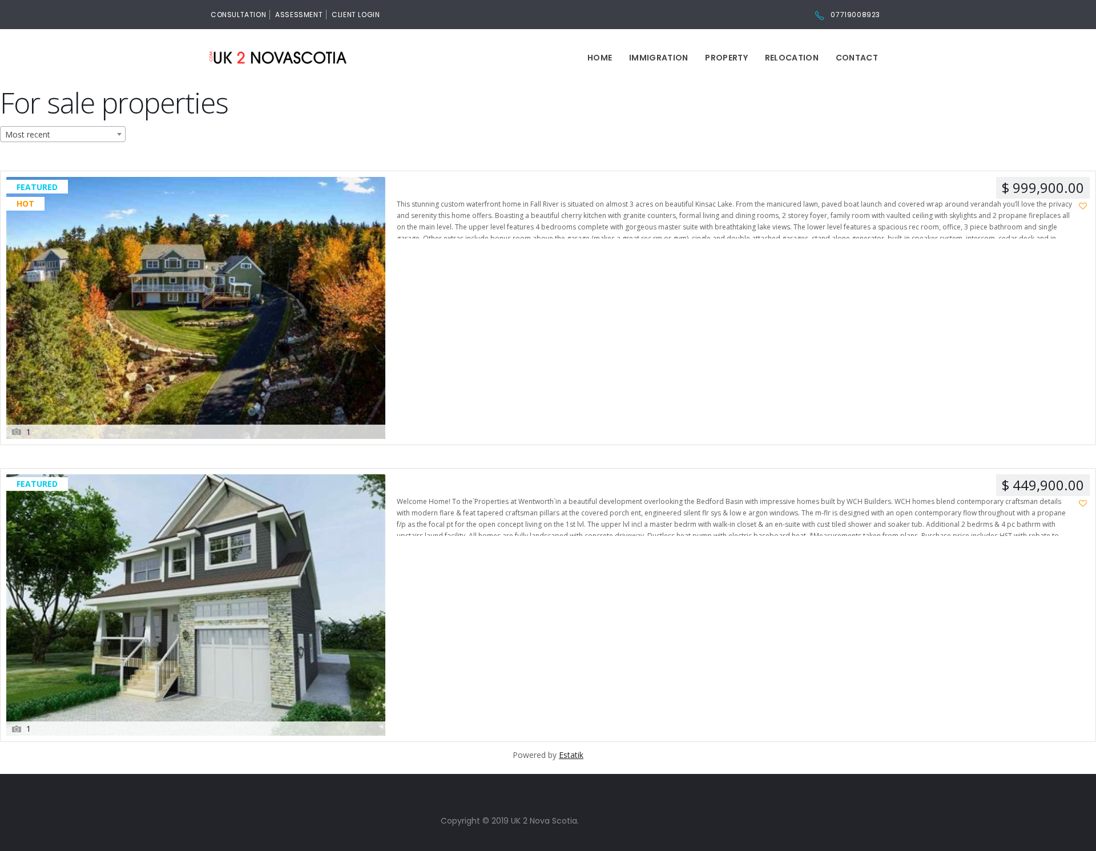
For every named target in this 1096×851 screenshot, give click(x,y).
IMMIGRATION (658, 57)
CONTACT (857, 57)
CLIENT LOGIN (356, 14)
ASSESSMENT (299, 14)
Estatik (571, 754)
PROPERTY (726, 57)
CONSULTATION (238, 14)
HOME (599, 57)
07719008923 (855, 14)
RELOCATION (792, 57)
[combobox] (63, 134)
